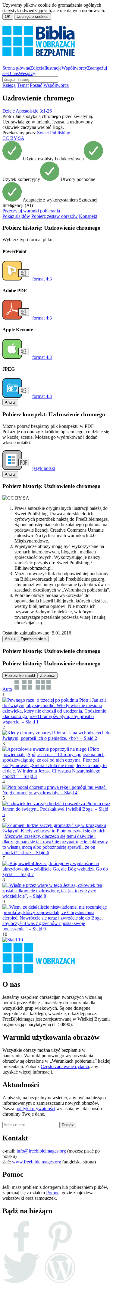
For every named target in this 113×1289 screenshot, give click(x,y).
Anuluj (10, 402)
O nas (13, 73)
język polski (43, 468)
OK (8, 16)
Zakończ (47, 675)
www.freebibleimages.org (36, 1161)
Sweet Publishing (53, 132)
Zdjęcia (37, 68)
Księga (9, 85)
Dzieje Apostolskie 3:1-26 (27, 110)
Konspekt (88, 216)
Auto (7, 689)
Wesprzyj (27, 73)
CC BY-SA (13, 138)
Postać (36, 85)
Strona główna (16, 68)
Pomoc (52, 1192)
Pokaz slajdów (16, 216)
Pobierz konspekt (20, 675)
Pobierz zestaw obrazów (54, 216)
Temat (23, 85)
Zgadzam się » (33, 639)
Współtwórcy (74, 68)
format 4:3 (42, 278)
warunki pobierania (31, 210)
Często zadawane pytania (65, 1066)
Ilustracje (52, 68)
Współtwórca (56, 85)
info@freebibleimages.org (41, 1150)
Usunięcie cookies (33, 16)
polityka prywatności (35, 1108)
